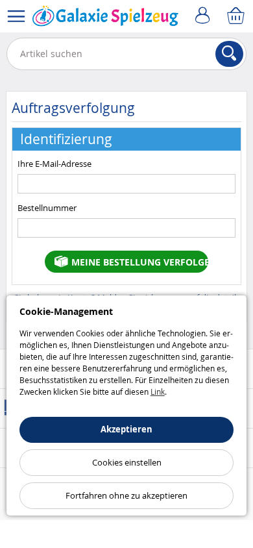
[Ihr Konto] (204, 16)
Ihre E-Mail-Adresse (54, 163)
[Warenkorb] (237, 16)
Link (158, 391)
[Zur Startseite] (105, 19)
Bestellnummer (47, 208)
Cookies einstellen (127, 462)
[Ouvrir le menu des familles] (16, 16)
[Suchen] (229, 54)
